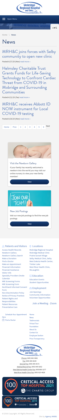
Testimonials (34, 320)
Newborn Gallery (9, 252)
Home (4, 34)
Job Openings (35, 292)
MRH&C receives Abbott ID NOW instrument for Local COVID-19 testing (26, 109)
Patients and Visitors (16, 246)
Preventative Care (9, 307)
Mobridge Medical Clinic (39, 252)
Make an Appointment (11, 264)
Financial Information (11, 267)
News (13, 34)
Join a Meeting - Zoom (44, 303)
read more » (25, 61)
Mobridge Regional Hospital (41, 250)
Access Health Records (11, 250)
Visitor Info (6, 272)
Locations (37, 246)
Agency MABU (51, 416)
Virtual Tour (34, 323)
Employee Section (36, 335)
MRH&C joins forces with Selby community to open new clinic (29, 53)
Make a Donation (9, 258)
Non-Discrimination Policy (13, 292)
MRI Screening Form (10, 284)
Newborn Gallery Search (12, 255)
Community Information (40, 294)
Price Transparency (37, 338)
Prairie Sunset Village (38, 255)
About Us (33, 329)
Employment (39, 288)
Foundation (34, 326)
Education (37, 275)
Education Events (37, 279)
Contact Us (34, 332)
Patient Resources (9, 304)
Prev (15, 127)
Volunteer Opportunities (40, 297)
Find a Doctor (8, 261)
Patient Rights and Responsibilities (10, 300)
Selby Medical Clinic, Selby (41, 258)
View (30, 181)
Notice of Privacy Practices (13, 295)
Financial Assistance (10, 270)
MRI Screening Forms (11, 281)
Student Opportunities (39, 282)
